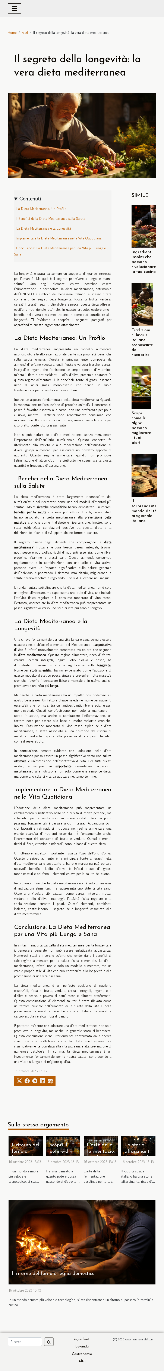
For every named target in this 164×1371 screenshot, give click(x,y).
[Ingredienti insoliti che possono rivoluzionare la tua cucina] (144, 226)
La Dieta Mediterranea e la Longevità (43, 228)
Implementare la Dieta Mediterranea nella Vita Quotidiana (58, 238)
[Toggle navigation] (14, 8)
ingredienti (82, 1339)
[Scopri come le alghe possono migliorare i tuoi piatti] (141, 387)
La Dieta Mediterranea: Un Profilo (41, 208)
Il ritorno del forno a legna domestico (53, 1273)
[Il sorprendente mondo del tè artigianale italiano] (144, 475)
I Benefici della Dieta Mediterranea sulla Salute (50, 218)
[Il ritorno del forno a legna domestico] (82, 1241)
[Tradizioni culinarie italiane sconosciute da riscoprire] (142, 304)
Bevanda (82, 1346)
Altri (25, 32)
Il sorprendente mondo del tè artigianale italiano (144, 511)
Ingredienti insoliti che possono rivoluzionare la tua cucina (144, 262)
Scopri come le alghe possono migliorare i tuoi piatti (141, 428)
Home (12, 32)
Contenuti (30, 198)
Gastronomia (82, 1354)
